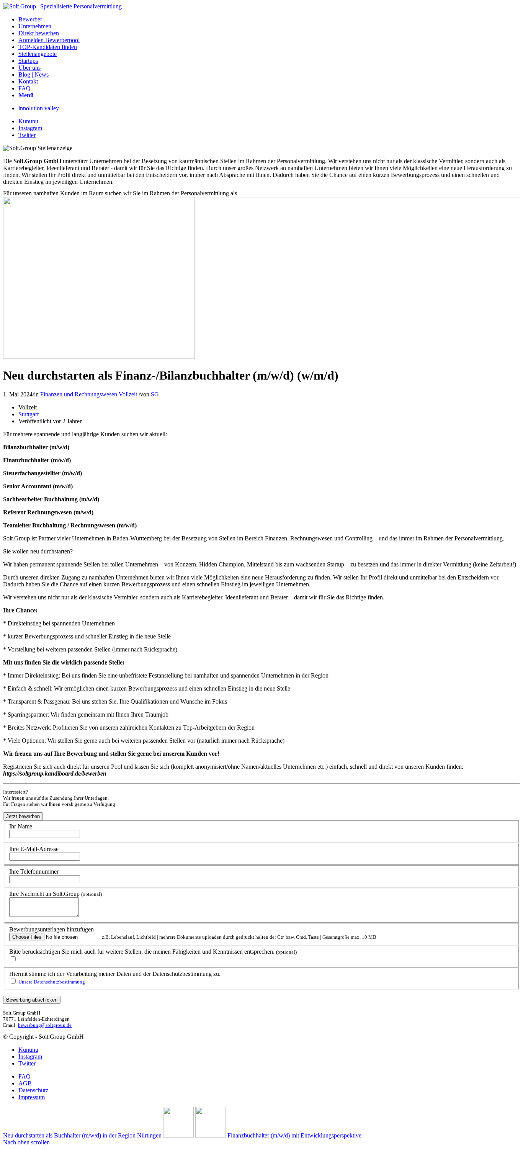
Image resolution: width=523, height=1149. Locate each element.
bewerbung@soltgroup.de (45, 1025)
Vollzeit (128, 394)
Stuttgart (28, 414)
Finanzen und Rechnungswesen (78, 394)
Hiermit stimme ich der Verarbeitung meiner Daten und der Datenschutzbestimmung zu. (115, 974)
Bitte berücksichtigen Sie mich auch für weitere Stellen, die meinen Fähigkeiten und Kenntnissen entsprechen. (153, 951)
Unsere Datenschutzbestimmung (51, 982)
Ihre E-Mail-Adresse (34, 849)
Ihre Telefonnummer (34, 871)
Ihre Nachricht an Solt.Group (55, 893)
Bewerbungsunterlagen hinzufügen (51, 929)
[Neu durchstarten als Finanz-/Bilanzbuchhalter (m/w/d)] (99, 357)
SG (155, 394)
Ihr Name (20, 826)
